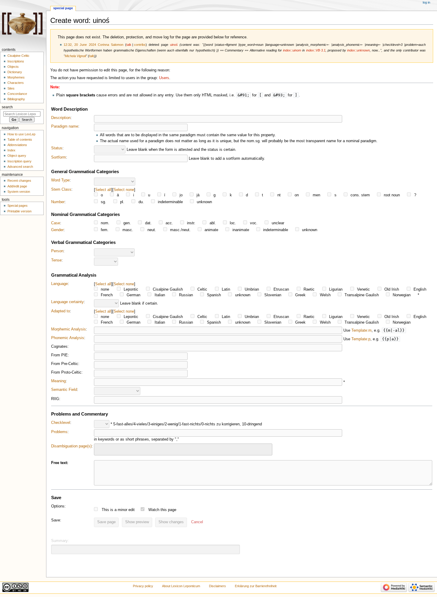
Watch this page (162, 510)
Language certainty (67, 302)
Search (7, 107)
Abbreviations (17, 145)
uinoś (174, 44)
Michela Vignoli (75, 56)
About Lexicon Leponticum (181, 586)
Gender (57, 230)
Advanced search (20, 166)
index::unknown (358, 50)
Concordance (17, 93)
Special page (63, 8)
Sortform (58, 157)
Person (57, 251)
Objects (13, 66)
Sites (11, 88)
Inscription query (19, 161)
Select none (124, 189)
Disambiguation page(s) (71, 446)
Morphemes (16, 77)
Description (60, 118)
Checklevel (60, 423)
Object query (16, 155)
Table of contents (19, 139)
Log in (426, 2)
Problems (59, 432)
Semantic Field (64, 390)
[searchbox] (99, 448)
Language (59, 284)
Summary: (60, 541)
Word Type (60, 180)
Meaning (58, 381)
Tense (56, 260)
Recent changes (19, 180)
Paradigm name (64, 126)
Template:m (361, 330)
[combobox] (183, 449)
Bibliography (16, 99)
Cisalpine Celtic (18, 55)
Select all (103, 189)
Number (58, 202)
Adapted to (60, 311)
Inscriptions (15, 61)
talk (128, 44)
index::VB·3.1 (316, 50)
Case (55, 223)
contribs (140, 44)
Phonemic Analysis (67, 338)
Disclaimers (217, 586)
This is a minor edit (118, 510)
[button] (197, 522)
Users (164, 78)
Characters (15, 82)
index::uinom (292, 50)
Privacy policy (143, 586)
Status (56, 148)
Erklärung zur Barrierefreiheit (255, 586)
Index (11, 150)
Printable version (19, 211)
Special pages (17, 205)
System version (18, 191)
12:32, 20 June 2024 (80, 44)
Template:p (360, 339)
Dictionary (14, 72)
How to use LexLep (21, 134)
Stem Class (61, 189)
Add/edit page (17, 186)
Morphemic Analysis (68, 329)
